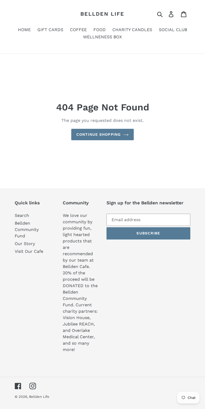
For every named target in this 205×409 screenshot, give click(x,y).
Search (22, 215)
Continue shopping (98, 134)
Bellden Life (102, 14)
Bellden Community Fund (27, 229)
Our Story (25, 243)
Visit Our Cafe (29, 251)
